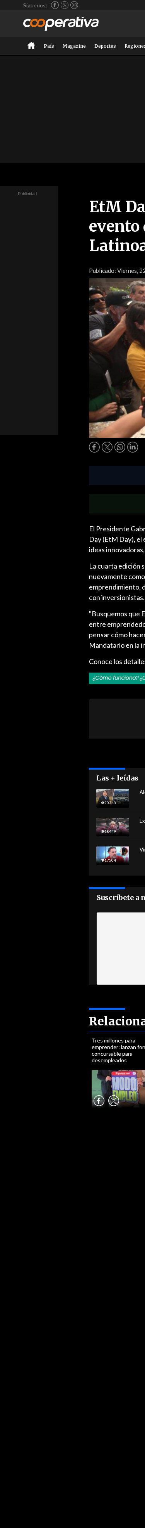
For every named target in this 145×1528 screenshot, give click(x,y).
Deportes (105, 46)
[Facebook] (55, 5)
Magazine (74, 46)
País (49, 46)
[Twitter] (64, 5)
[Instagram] (74, 5)
